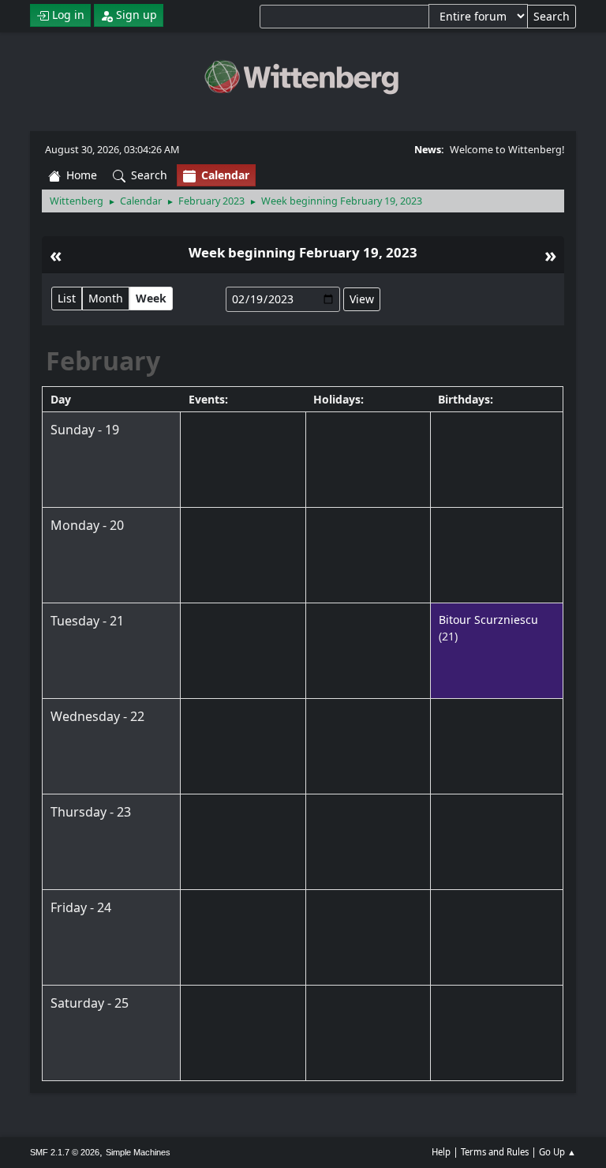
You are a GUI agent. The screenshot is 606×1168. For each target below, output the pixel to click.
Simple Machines (138, 1152)
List (67, 298)
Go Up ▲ (557, 1152)
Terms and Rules (495, 1152)
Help (441, 1152)
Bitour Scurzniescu (488, 619)
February (103, 360)
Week (151, 298)
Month (105, 298)
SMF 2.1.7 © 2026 (64, 1152)
